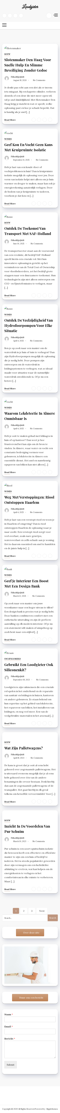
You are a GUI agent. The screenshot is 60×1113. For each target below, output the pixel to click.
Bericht (9, 1038)
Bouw (7, 54)
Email (8, 1026)
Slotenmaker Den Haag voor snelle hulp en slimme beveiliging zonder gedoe (27, 64)
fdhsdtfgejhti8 (17, 77)
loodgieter (30, 7)
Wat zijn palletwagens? (23, 748)
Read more (10, 120)
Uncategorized (12, 659)
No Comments (39, 80)
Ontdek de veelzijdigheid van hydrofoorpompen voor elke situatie (28, 325)
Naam (8, 1014)
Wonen (8, 139)
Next (42, 910)
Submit (10, 1064)
